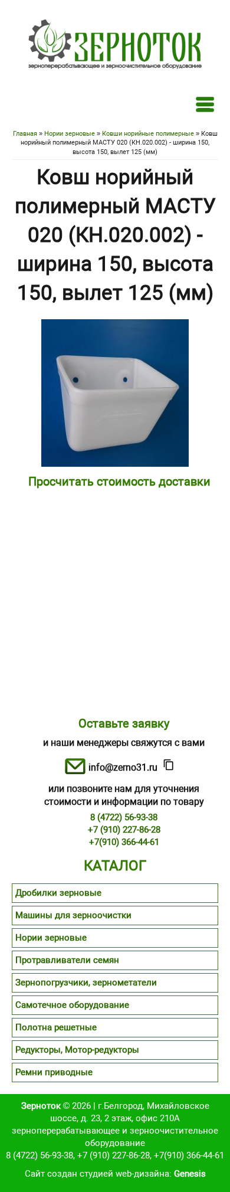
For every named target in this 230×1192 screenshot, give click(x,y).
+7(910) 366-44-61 (124, 842)
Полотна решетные (56, 1027)
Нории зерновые (69, 133)
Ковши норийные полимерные (148, 133)
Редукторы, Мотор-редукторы (77, 1049)
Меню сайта (205, 104)
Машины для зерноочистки (73, 915)
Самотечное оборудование (72, 1005)
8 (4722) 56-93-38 (123, 817)
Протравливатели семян (67, 960)
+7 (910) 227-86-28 (124, 829)
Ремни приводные (54, 1072)
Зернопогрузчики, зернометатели (86, 982)
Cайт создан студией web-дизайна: (115, 1173)
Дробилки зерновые (58, 893)
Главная (25, 133)
